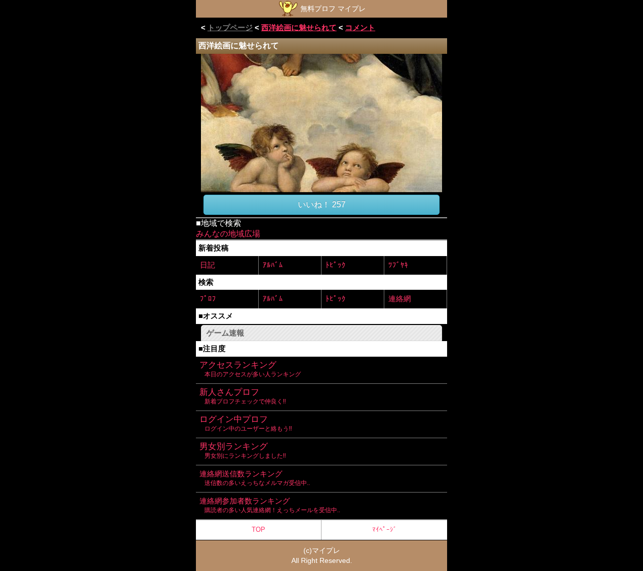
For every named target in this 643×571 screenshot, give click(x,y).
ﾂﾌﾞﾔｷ (398, 265)
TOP (258, 529)
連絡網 (399, 298)
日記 (207, 265)
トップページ (230, 27)
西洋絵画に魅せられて (299, 27)
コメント (360, 27)
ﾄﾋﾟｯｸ (336, 265)
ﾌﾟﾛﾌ (208, 298)
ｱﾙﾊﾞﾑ (273, 265)
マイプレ (326, 550)
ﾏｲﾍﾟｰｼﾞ (384, 529)
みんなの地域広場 (228, 233)
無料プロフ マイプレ (332, 9)
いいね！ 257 (322, 204)
